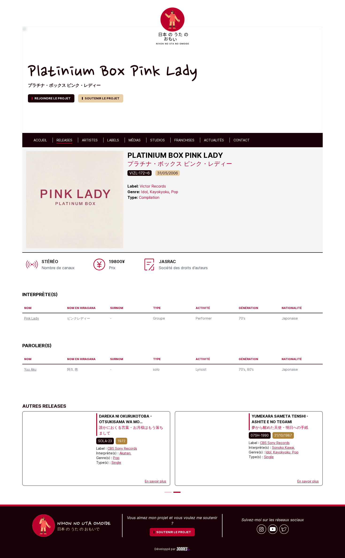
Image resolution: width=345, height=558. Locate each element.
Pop (116, 458)
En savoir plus (155, 481)
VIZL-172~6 (139, 173)
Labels (113, 140)
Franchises (184, 140)
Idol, (269, 452)
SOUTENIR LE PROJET (102, 98)
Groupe (159, 318)
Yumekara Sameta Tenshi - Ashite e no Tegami (280, 419)
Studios (157, 140)
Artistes (90, 140)
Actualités (214, 140)
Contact (242, 140)
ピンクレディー (78, 318)
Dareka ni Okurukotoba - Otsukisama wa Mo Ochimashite (125, 419)
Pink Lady (31, 318)
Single (116, 462)
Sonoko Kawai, (283, 447)
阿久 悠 (72, 369)
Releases (64, 140)
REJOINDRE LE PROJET (52, 98)
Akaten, (125, 453)
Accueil (40, 140)
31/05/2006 (167, 173)
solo (156, 369)
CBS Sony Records (122, 448)
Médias (135, 140)
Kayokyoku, (282, 452)
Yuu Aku (30, 369)
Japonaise (290, 318)
